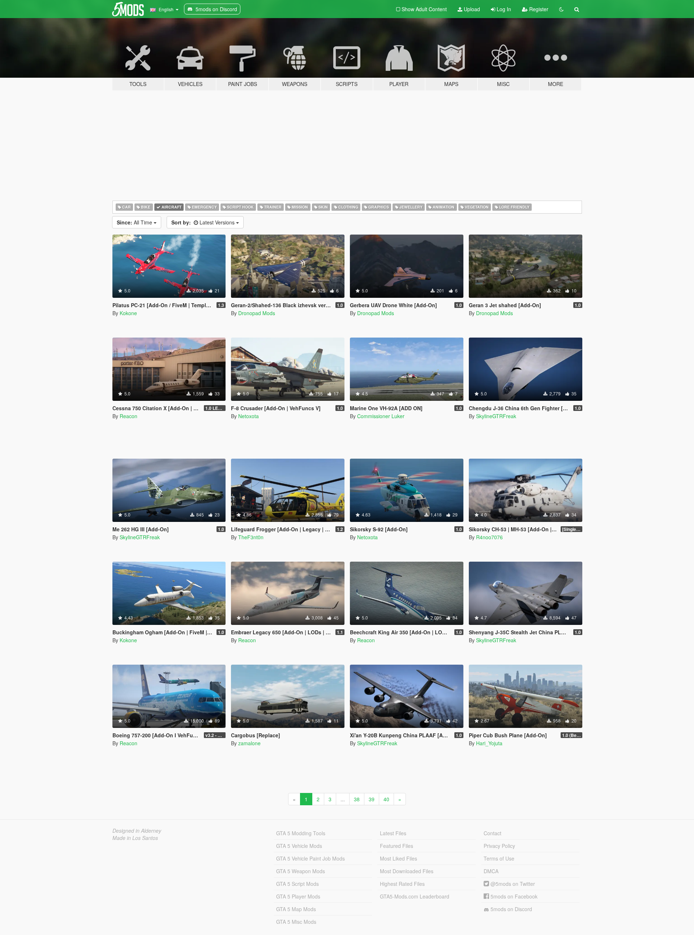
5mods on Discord (510, 909)
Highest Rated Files (402, 883)
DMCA (491, 871)
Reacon (128, 416)
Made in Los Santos (135, 837)
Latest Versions (203, 222)
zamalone (249, 743)
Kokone (128, 313)
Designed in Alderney (136, 830)
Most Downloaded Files (406, 871)
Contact (492, 833)
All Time (135, 222)
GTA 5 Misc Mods (296, 921)
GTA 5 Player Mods (298, 896)
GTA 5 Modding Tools (300, 833)
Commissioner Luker (380, 416)
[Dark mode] (561, 9)
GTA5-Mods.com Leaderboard (414, 896)
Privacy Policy (499, 845)
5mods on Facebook (513, 896)
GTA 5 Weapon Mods (300, 871)
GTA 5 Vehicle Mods (299, 845)
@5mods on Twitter (512, 883)
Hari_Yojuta (489, 743)
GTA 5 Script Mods (297, 883)
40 (386, 799)
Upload (471, 9)
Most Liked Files (398, 858)
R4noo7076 (489, 537)
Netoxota (248, 416)
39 (371, 799)
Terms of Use (499, 858)
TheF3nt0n (251, 537)
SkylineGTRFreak (496, 416)
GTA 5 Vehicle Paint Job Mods (310, 858)
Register (538, 9)
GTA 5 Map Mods (296, 909)
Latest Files (393, 833)
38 (357, 799)
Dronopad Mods (256, 313)
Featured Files (396, 845)
